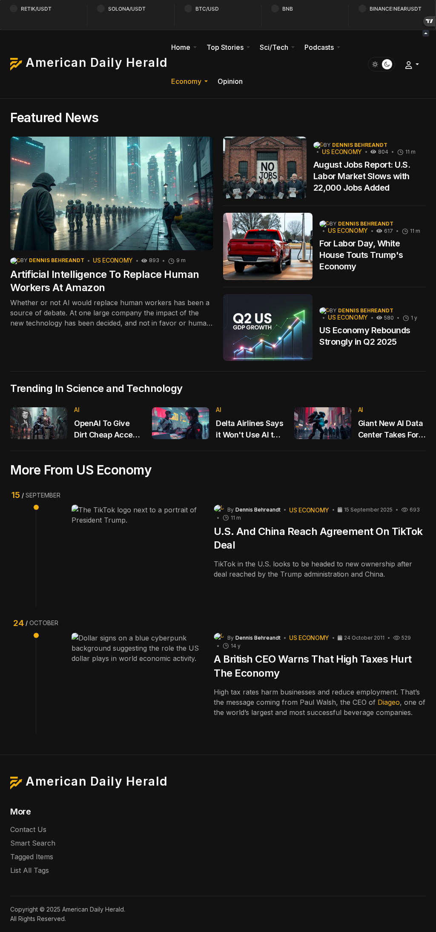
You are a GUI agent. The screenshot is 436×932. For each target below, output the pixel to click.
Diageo (389, 702)
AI (76, 409)
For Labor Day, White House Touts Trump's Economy (361, 255)
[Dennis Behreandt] (15, 260)
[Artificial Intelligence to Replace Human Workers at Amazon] (111, 194)
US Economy (113, 260)
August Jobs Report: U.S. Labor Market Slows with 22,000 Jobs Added (361, 176)
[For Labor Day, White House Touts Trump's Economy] (268, 246)
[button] (185, 47)
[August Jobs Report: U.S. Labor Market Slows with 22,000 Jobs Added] (265, 168)
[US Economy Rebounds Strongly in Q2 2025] (268, 327)
